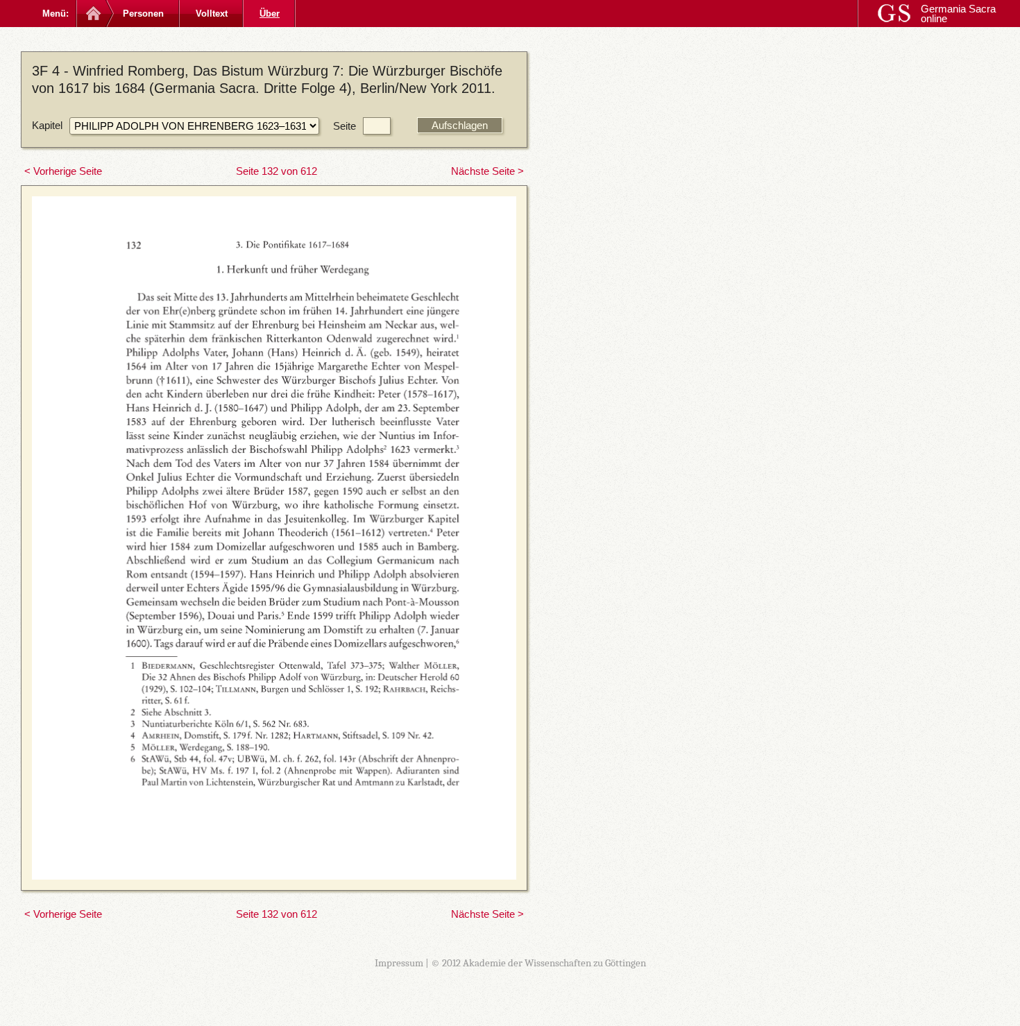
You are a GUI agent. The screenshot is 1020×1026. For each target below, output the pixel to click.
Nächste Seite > (487, 171)
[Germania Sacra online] (92, 13)
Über (270, 13)
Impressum (399, 963)
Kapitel (47, 125)
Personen (143, 13)
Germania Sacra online (958, 13)
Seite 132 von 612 (276, 171)
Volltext (212, 13)
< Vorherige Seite (63, 171)
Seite (344, 126)
